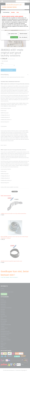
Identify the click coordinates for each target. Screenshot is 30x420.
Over (18, 12)
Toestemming (6, 12)
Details (13, 12)
